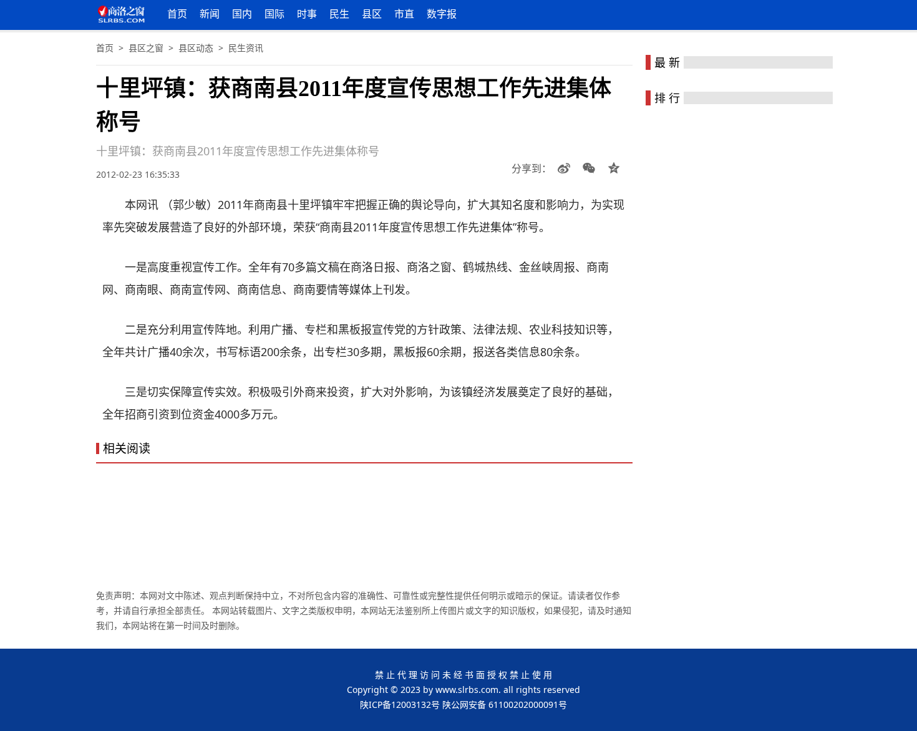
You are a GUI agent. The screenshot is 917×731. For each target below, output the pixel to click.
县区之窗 (146, 48)
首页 (177, 14)
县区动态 (195, 48)
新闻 (210, 14)
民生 (339, 14)
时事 (307, 14)
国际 (274, 14)
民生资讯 (245, 48)
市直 (404, 14)
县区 (372, 14)
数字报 (442, 14)
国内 (242, 14)
